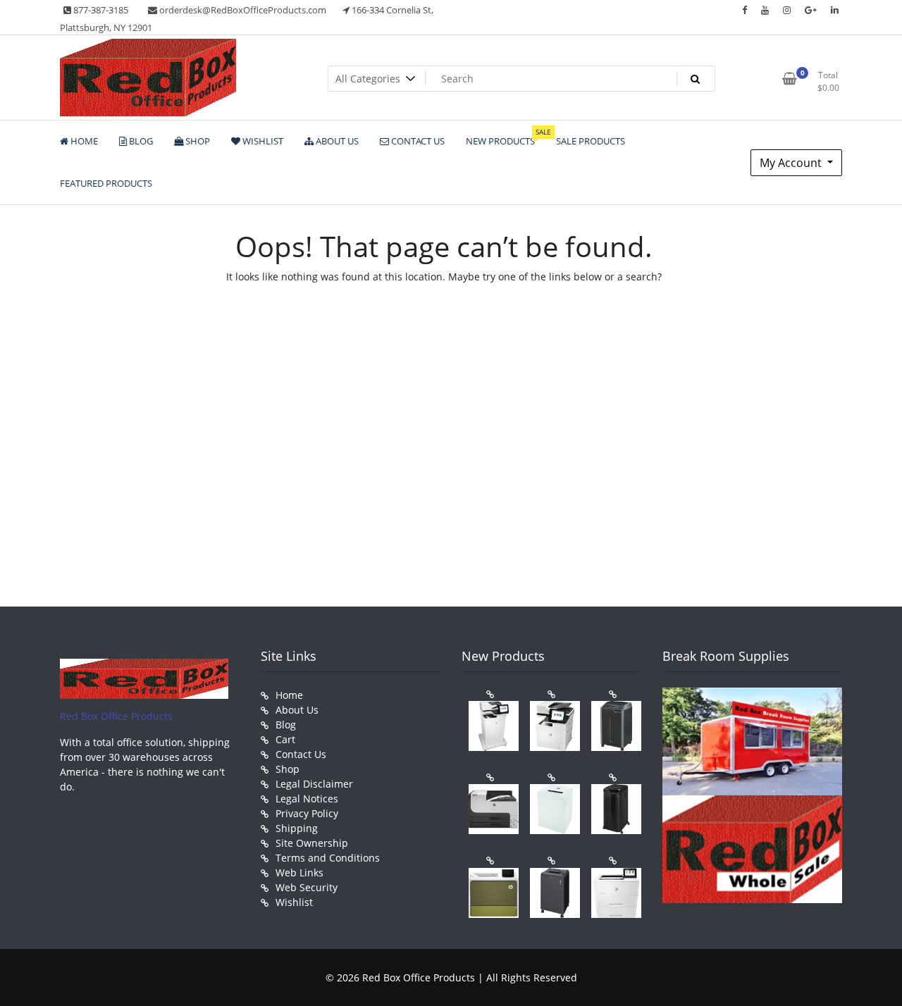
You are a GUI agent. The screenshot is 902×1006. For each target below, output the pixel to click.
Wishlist (294, 902)
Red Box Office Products (116, 716)
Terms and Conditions (328, 857)
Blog (286, 724)
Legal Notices (307, 798)
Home (289, 695)
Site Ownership (312, 843)
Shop (287, 769)
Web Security (307, 887)
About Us (297, 709)
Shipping (297, 828)
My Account (792, 162)
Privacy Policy (307, 813)
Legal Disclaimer (314, 783)
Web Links (299, 872)
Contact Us (301, 754)
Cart (285, 739)
